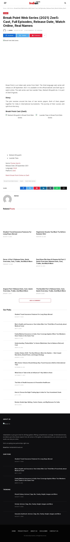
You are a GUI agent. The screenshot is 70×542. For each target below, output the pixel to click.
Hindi (15, 168)
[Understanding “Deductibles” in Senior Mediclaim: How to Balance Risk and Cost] (8, 345)
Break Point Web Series (11, 181)
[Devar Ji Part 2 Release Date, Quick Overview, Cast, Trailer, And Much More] (18, 248)
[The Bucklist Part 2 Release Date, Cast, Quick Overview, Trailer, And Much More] (51, 278)
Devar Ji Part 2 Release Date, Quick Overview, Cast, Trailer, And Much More (17, 260)
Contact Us (54, 531)
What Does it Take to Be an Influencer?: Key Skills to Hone (33, 372)
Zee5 (14, 171)
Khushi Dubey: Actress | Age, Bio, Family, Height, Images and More (36, 494)
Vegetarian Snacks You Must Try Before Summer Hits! (51, 233)
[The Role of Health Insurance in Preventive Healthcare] (8, 384)
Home (4, 8)
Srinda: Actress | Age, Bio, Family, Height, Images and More (34, 504)
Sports (18, 163)
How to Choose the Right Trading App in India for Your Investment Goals (38, 392)
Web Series (10, 8)
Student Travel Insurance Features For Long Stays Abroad (17, 233)
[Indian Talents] (35, 3)
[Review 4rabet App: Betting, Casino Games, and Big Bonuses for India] (8, 404)
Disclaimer (43, 531)
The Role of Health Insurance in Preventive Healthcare (32, 382)
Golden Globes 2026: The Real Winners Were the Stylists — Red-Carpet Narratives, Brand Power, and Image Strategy (38, 354)
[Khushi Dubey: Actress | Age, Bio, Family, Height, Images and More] (8, 496)
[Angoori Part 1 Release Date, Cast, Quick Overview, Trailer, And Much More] (18, 278)
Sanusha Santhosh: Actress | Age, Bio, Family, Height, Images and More (38, 514)
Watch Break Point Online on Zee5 (17, 175)
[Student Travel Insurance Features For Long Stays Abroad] (18, 221)
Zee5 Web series (30, 181)
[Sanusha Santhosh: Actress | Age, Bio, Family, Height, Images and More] (8, 516)
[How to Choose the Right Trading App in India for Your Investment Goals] (8, 394)
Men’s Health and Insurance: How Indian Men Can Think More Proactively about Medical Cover (41, 325)
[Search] (65, 3)
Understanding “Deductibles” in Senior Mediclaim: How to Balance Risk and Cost (39, 344)
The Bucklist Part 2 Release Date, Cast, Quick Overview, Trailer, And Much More (51, 290)
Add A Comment (35, 300)
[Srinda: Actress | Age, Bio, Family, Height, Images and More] (8, 506)
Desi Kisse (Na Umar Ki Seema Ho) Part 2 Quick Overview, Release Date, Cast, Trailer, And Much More (51, 261)
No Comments (30, 30)
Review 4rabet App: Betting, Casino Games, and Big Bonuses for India (37, 402)
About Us (34, 531)
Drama (6, 13)
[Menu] (5, 3)
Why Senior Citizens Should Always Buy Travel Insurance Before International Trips (40, 363)
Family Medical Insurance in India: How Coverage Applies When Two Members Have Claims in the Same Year (40, 335)
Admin (10, 30)
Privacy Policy (23, 531)
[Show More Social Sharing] (44, 35)
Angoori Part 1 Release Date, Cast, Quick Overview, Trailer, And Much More (18, 290)
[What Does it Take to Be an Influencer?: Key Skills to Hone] (8, 375)
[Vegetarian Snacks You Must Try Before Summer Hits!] (51, 221)
